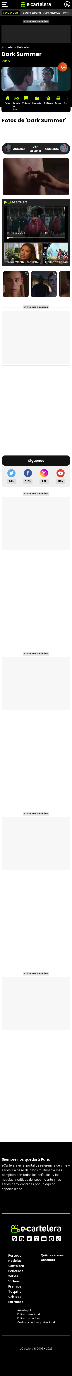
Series (13, 1276)
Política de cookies (28, 1318)
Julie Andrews (51, 13)
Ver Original (35, 149)
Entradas (15, 1302)
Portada (7, 47)
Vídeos (14, 1281)
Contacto (48, 1260)
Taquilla (15, 1291)
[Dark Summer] (16, 284)
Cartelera (16, 1266)
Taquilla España (31, 13)
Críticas (14, 1297)
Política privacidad (28, 1314)
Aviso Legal (24, 1310)
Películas (23, 47)
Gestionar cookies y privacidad (36, 1322)
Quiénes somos (52, 1255)
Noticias (15, 1260)
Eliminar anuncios (37, 21)
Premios (14, 1286)
